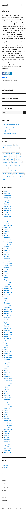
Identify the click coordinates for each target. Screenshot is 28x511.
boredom (9, 145)
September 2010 (8, 429)
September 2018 (8, 248)
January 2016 (7, 307)
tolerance (21, 173)
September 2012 (8, 384)
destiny (22, 148)
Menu (23, 5)
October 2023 (7, 210)
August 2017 (7, 271)
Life (14, 80)
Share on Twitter (6, 73)
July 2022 (6, 222)
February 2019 (7, 239)
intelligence (18, 159)
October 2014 (7, 336)
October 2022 (7, 218)
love (7, 165)
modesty (5, 168)
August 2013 (7, 363)
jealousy (5, 162)
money (11, 168)
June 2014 (6, 344)
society (9, 173)
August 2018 (7, 250)
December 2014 (8, 332)
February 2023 (7, 216)
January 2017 (7, 284)
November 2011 (8, 403)
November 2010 (8, 426)
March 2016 (7, 304)
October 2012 (7, 382)
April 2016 (6, 302)
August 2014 (7, 340)
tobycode (6, 463)
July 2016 (6, 296)
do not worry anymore (10, 133)
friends (18, 153)
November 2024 (8, 199)
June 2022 (6, 223)
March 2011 (7, 418)
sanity (14, 170)
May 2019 (6, 233)
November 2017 (8, 265)
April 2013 (6, 370)
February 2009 (7, 448)
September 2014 (8, 338)
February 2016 (7, 305)
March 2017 (7, 281)
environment (6, 153)
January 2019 (7, 241)
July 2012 (6, 387)
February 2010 (7, 441)
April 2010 (6, 437)
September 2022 (8, 220)
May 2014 (6, 345)
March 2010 (7, 439)
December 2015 (8, 309)
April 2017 (6, 279)
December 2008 (8, 452)
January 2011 (7, 422)
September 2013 (8, 361)
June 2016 (6, 298)
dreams (16, 150)
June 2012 (6, 389)
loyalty (11, 165)
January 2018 (7, 262)
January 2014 (7, 353)
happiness (12, 156)
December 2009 (8, 443)
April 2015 (6, 324)
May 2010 (6, 435)
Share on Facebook (3, 73)
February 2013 (7, 374)
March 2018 (7, 258)
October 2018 (7, 246)
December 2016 (8, 286)
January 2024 (7, 208)
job (9, 162)
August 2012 (7, 385)
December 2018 (8, 243)
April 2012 (6, 393)
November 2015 (8, 311)
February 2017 (7, 283)
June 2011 (6, 412)
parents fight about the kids (11, 124)
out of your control (9, 128)
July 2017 (6, 273)
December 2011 (7, 401)
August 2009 (7, 445)
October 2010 (7, 427)
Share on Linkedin (10, 73)
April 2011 (6, 416)
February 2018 (7, 260)
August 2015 (7, 317)
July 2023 (6, 212)
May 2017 (6, 277)
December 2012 (8, 378)
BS (14, 145)
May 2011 (6, 414)
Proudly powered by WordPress (14, 508)
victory (9, 176)
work (4, 179)
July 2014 (6, 342)
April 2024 (6, 202)
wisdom (21, 176)
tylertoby (6, 465)
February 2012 (7, 397)
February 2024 (7, 206)
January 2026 (7, 195)
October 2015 (7, 313)
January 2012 (7, 399)
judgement (15, 162)
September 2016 (8, 292)
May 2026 (6, 191)
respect (10, 170)
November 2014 (8, 334)
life (16, 80)
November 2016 (8, 288)
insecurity (5, 159)
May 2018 (6, 254)
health (19, 156)
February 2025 (7, 197)
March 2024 (7, 204)
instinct (11, 159)
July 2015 (6, 319)
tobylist (6, 467)
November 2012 (8, 380)
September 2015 (8, 315)
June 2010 (6, 433)
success (15, 173)
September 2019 (8, 225)
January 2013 (7, 376)
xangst (5, 5)
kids (21, 162)
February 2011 (7, 420)
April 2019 (6, 235)
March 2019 (7, 237)
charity (4, 148)
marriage (17, 165)
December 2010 (8, 424)
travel (4, 176)
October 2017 (7, 267)
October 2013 (7, 359)
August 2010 (7, 431)
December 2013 (8, 355)
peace (4, 170)
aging (4, 145)
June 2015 (6, 321)
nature (16, 168)
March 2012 (7, 395)
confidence (11, 148)
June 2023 (6, 214)
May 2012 (6, 391)
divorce (11, 150)
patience (22, 168)
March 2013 (7, 372)
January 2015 (7, 330)
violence (15, 176)
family (13, 153)
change (19, 145)
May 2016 (6, 300)
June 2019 (6, 231)
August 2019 (7, 227)
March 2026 (7, 193)
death (17, 148)
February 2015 (7, 328)
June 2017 (6, 275)
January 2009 (7, 450)
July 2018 (6, 252)
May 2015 (6, 323)
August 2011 (7, 408)
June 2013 (6, 366)
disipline (5, 150)
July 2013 (6, 365)
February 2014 (7, 351)
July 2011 (6, 410)
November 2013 (8, 357)
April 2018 (6, 256)
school (4, 173)
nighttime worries (9, 126)
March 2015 (7, 326)
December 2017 (8, 263)
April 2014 (6, 347)
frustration (5, 156)
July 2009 (6, 446)
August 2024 (7, 201)
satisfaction (21, 170)
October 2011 (7, 405)
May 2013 (6, 368)
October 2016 (7, 290)
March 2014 (7, 349)
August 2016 (7, 294)
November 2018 (8, 244)
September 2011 (8, 406)
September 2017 (8, 269)
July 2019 (6, 229)
